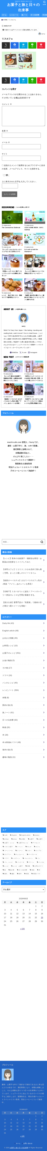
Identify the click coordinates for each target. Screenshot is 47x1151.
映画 (6, 727)
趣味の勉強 (8, 757)
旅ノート (24, 15)
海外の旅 (7, 750)
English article (10, 631)
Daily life (8, 623)
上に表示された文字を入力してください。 (19, 181)
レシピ (6, 866)
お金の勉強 (8, 660)
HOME (5, 20)
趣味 (13, 874)
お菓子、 (41, 839)
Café (5, 835)
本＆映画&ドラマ (11, 742)
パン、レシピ (8, 862)
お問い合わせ (28, 1143)
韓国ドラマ (36, 874)
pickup (6, 839)
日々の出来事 (35, 15)
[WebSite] (14, 352)
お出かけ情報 (10, 638)
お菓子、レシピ (9, 843)
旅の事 (12, 870)
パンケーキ (20, 862)
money (37, 835)
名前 (5, 131)
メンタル (41, 862)
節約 (5, 874)
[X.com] (23, 352)
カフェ (38, 846)
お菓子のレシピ (11, 653)
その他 (7, 668)
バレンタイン (28, 858)
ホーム (4, 15)
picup (15, 839)
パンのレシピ (10, 683)
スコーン (20, 850)
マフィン (31, 862)
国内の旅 (7, 705)
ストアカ (38, 850)
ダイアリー (7, 854)
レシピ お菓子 (18, 866)
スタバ (29, 850)
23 (42, 917)
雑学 (20, 874)
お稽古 (23, 839)
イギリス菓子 (8, 846)
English (14, 835)
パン (38, 858)
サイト (4, 154)
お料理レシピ (10, 646)
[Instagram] (32, 352)
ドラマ (7, 675)
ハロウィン (16, 858)
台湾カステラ (38, 866)
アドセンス (36, 843)
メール (6, 142)
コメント (7, 104)
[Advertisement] (23, 507)
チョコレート (20, 854)
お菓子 (32, 839)
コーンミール (8, 850)
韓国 (27, 874)
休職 (5, 698)
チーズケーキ (33, 854)
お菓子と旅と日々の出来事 (23, 7)
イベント (20, 846)
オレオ (29, 846)
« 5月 (22, 929)
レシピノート (14, 15)
